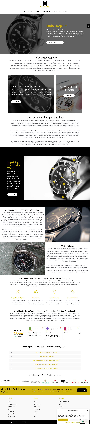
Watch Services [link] (46, 11)
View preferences (83, 419)
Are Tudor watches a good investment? (46, 352)
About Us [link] (29, 11)
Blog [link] (60, 11)
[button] (87, 410)
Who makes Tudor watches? (46, 356)
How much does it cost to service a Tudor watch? (46, 360)
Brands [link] (54, 11)
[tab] (45, 352)
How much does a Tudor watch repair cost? (46, 364)
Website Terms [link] (78, 422)
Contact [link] (65, 11)
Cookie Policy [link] (67, 422)
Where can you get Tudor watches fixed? (46, 368)
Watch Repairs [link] (37, 11)
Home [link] (24, 11)
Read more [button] (31, 338)
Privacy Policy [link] (73, 422)
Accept (63, 419)
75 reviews (20, 334)
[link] (88, 26)
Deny (73, 419)
